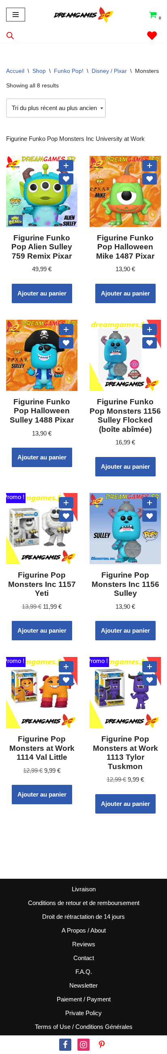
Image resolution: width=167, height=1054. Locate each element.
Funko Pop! (69, 71)
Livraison (84, 889)
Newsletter (83, 985)
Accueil (15, 71)
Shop (39, 71)
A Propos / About (84, 930)
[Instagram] (83, 1045)
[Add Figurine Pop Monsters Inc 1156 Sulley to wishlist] (149, 516)
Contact (83, 957)
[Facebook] (65, 1045)
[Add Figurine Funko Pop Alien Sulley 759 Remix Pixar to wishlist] (66, 179)
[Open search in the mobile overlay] (10, 35)
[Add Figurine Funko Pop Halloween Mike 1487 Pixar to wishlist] (149, 179)
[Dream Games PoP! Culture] (83, 14)
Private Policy (83, 1012)
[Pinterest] (102, 1045)
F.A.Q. (83, 971)
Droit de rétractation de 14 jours (83, 916)
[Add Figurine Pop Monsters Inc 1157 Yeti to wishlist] (66, 516)
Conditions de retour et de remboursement (83, 902)
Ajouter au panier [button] (41, 293)
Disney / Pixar (109, 71)
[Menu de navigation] (15, 14)
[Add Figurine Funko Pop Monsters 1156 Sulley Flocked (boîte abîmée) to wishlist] (149, 342)
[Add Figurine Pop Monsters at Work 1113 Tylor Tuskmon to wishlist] (149, 680)
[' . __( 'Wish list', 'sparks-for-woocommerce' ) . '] (152, 35)
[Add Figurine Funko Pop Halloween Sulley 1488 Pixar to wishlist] (66, 342)
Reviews (83, 944)
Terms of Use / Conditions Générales (84, 1026)
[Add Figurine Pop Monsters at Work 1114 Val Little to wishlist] (66, 680)
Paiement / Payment (84, 999)
